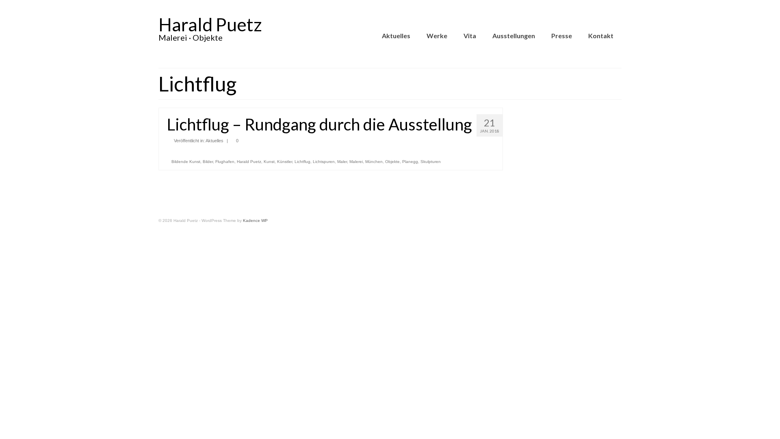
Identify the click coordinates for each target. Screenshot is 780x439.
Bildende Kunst (185, 161)
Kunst (269, 161)
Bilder (208, 161)
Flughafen (224, 161)
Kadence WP (255, 220)
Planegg (410, 161)
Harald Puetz (210, 24)
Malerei (356, 161)
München (374, 161)
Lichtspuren (324, 161)
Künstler (284, 161)
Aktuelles (214, 140)
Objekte (392, 161)
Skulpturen (430, 161)
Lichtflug (302, 161)
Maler (342, 161)
